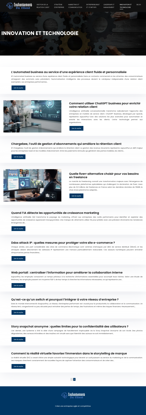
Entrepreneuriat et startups (93, 5)
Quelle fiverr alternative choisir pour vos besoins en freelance (104, 175)
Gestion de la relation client (43, 5)
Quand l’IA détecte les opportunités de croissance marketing (55, 213)
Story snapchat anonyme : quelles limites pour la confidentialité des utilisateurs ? (69, 326)
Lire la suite (18, 88)
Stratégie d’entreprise (59, 5)
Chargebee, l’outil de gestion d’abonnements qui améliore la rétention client (66, 144)
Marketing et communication (75, 5)
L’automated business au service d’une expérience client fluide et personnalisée (68, 72)
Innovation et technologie (126, 5)
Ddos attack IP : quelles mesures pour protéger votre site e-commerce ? (63, 243)
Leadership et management (109, 5)
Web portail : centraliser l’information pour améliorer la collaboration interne (67, 273)
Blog (139, 4)
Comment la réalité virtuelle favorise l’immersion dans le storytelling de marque (69, 353)
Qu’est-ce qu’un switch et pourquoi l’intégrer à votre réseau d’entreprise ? (65, 300)
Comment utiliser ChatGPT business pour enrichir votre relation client (105, 105)
